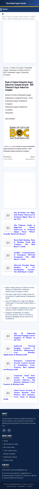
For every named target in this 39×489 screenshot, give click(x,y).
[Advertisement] (19, 41)
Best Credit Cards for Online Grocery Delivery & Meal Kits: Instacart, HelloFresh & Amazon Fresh (20, 289)
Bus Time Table (9, 447)
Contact (29, 486)
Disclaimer (21, 486)
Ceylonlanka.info (14, 484)
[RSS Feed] (9, 430)
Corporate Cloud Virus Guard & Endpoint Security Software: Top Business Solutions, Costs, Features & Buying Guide (19, 379)
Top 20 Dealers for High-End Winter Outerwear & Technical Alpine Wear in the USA (24, 216)
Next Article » (30, 159)
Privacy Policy (11, 486)
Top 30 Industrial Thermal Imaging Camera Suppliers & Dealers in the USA (24, 336)
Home (5, 68)
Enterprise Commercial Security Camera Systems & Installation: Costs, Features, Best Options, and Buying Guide (19, 365)
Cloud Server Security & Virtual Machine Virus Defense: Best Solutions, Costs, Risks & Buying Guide (19, 394)
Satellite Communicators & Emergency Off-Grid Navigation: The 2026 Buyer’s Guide (24, 256)
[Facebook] (4, 430)
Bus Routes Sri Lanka (11, 444)
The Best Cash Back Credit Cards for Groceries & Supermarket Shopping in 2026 (20, 296)
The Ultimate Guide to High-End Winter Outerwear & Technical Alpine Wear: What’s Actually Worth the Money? (19, 229)
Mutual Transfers (9, 454)
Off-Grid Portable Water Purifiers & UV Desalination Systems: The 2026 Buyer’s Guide (24, 268)
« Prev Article (7, 159)
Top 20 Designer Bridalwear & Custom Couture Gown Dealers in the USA (20, 309)
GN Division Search (10, 457)
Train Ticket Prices (10, 450)
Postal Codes (8, 460)
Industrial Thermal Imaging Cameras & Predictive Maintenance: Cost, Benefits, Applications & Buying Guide (19, 350)
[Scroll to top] (34, 485)
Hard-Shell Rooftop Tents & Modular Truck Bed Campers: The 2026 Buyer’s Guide (24, 243)
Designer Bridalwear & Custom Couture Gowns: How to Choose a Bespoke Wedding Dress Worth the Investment (19, 316)
